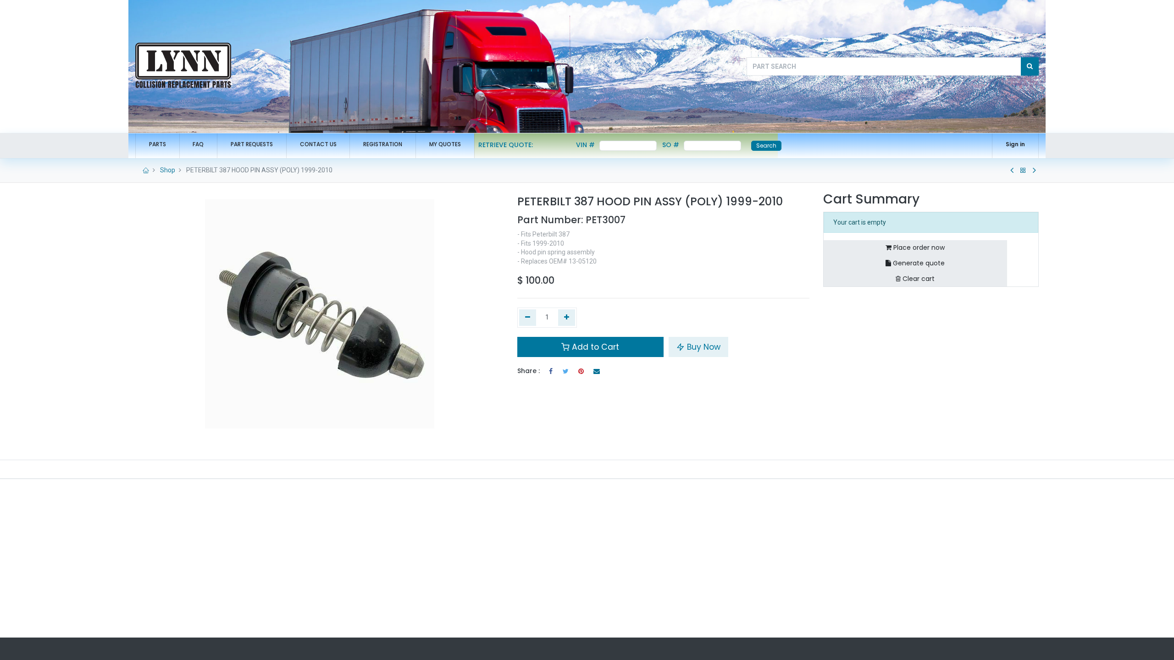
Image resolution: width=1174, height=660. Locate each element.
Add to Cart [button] (594, 346)
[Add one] (566, 317)
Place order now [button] (918, 247)
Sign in (1015, 144)
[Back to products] (1023, 170)
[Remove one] (527, 317)
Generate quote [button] (918, 263)
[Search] (1030, 66)
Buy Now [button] (702, 346)
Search (766, 145)
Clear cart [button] (918, 278)
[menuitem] (157, 144)
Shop (167, 170)
